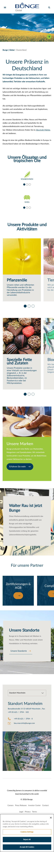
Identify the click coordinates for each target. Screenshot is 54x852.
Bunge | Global (8, 50)
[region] (27, 833)
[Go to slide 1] (24, 184)
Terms (34, 812)
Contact (45, 805)
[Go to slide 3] (29, 184)
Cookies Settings (27, 832)
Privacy (28, 812)
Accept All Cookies (27, 847)
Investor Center (34, 805)
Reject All (27, 839)
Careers (10, 805)
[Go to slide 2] (27, 184)
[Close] (51, 818)
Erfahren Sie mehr (17, 467)
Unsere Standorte (18, 651)
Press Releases (21, 805)
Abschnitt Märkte (43, 130)
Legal (21, 812)
